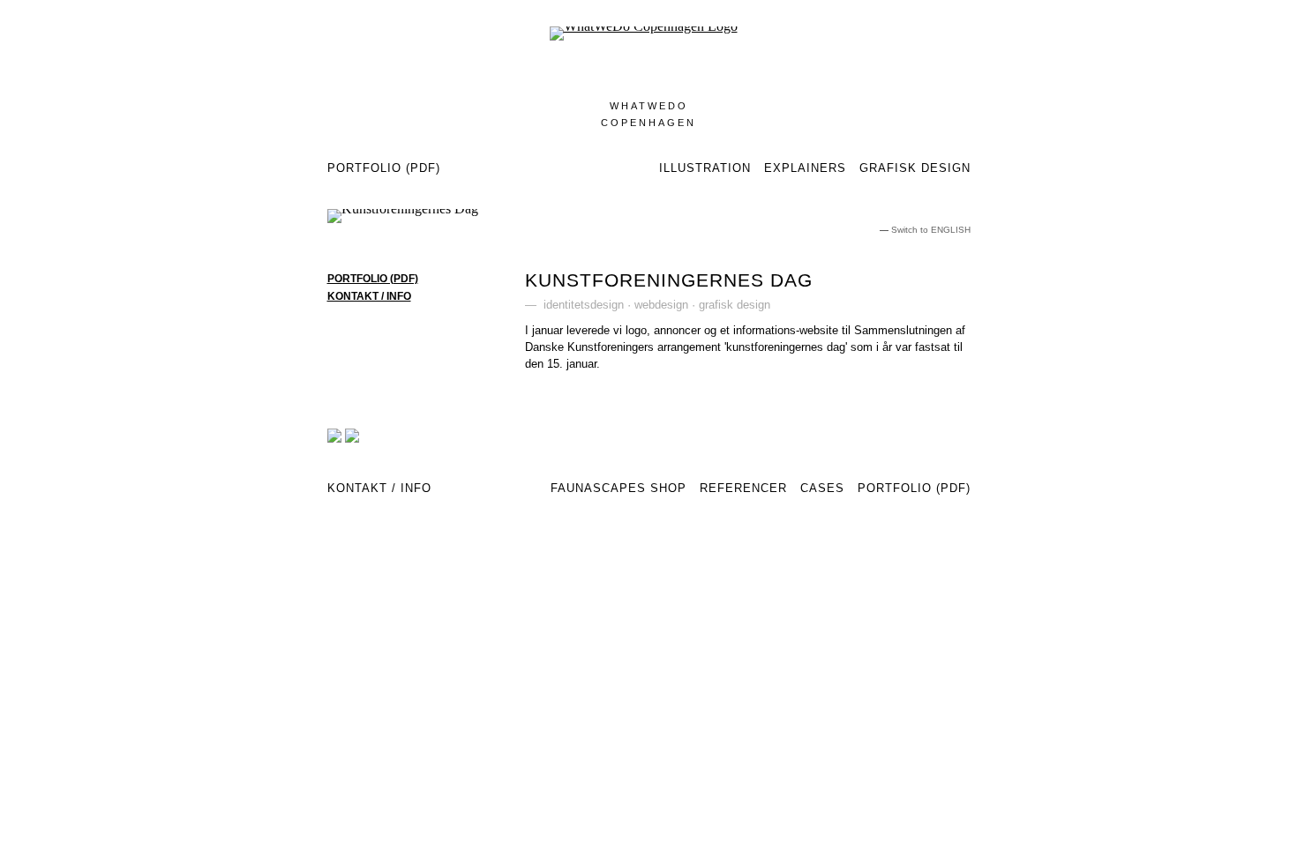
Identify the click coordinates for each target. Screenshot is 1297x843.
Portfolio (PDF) (383, 168)
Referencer (743, 488)
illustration (705, 168)
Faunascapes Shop (618, 488)
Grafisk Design (915, 168)
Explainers (805, 168)
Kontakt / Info (379, 488)
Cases (822, 488)
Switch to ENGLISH (931, 230)
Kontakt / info (369, 296)
